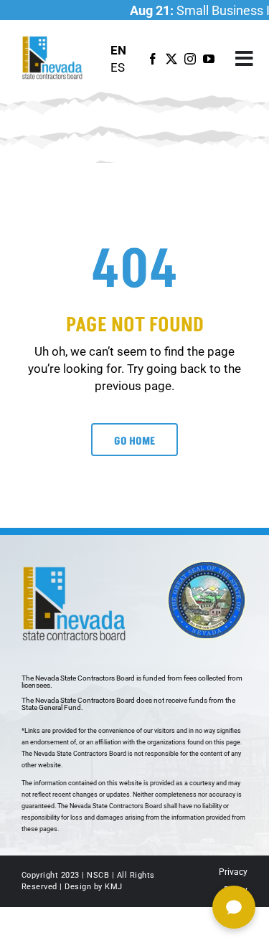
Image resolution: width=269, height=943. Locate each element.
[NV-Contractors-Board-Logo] (53, 40)
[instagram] (190, 59)
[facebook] (153, 59)
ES (117, 67)
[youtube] (208, 59)
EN (118, 50)
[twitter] (171, 59)
